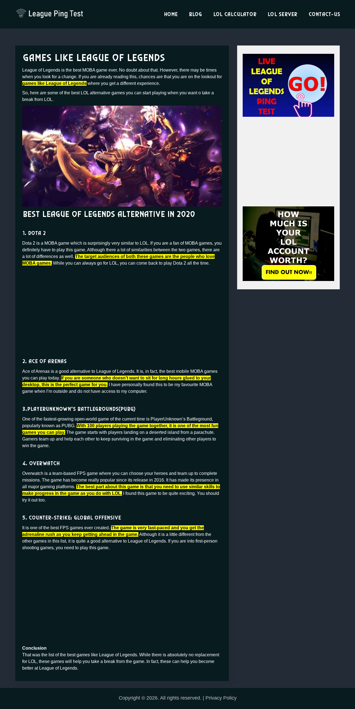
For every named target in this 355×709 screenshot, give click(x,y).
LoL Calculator (235, 14)
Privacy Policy (221, 698)
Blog (195, 14)
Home (171, 14)
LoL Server (282, 14)
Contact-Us (324, 14)
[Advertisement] (122, 308)
